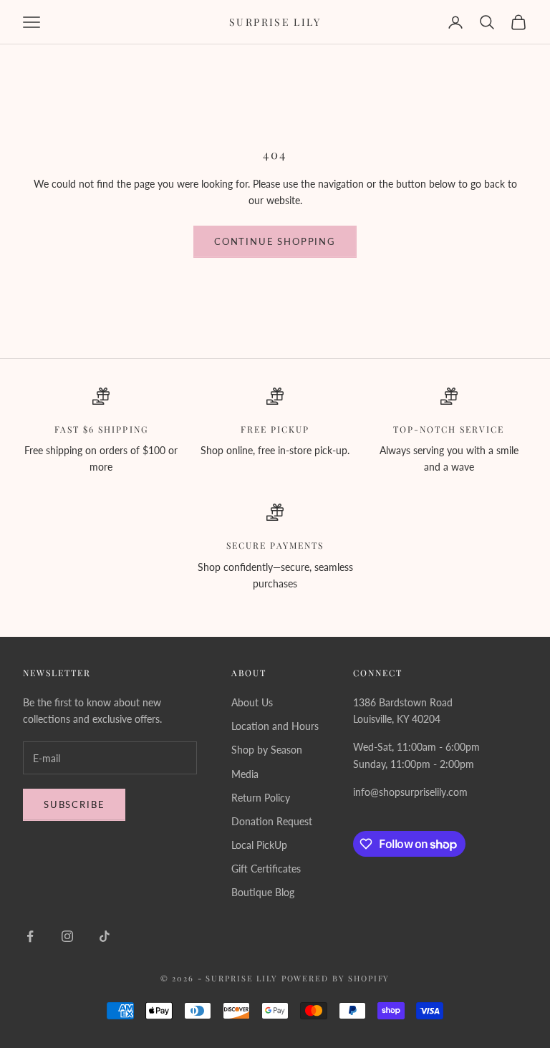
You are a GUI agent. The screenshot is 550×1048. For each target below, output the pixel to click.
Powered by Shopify (335, 978)
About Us (252, 702)
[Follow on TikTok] (104, 936)
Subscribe (74, 804)
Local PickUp (259, 845)
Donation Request (271, 821)
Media (245, 774)
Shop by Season (266, 750)
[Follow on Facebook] (30, 936)
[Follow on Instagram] (67, 936)
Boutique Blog (262, 892)
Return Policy (260, 798)
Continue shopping (275, 241)
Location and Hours (275, 726)
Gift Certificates (266, 868)
